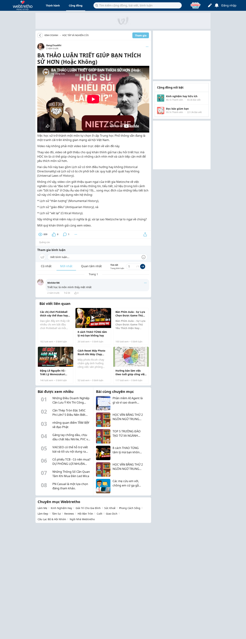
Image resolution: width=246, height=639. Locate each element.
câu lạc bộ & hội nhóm (52, 519)
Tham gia (140, 35)
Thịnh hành (53, 5)
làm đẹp (43, 513)
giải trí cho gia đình (88, 508)
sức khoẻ (109, 508)
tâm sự (56, 513)
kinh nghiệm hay (61, 508)
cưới (99, 513)
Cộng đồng (75, 5)
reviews (69, 513)
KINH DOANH (51, 35)
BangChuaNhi (53, 45)
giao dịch (111, 513)
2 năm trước (53, 292)
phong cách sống (129, 508)
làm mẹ (42, 508)
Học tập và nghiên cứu (75, 35)
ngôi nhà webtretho (82, 519)
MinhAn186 (53, 282)
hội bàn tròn (85, 513)
